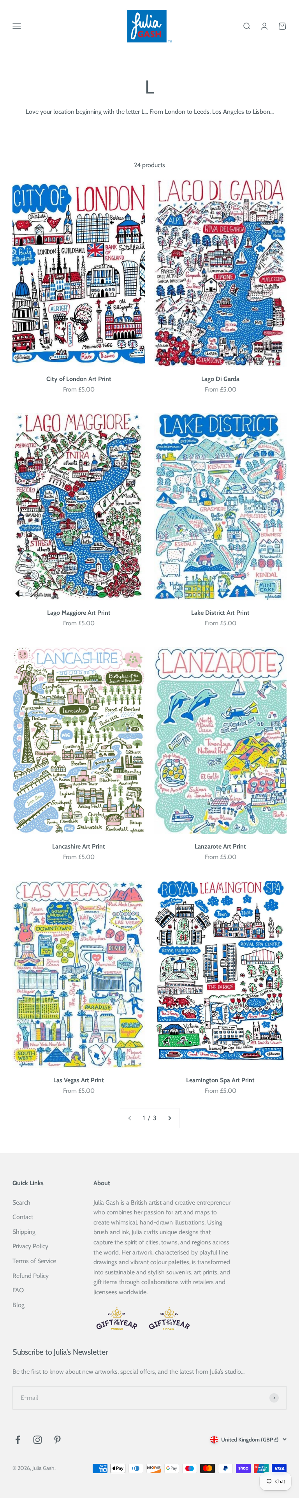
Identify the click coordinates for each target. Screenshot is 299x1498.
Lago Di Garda (220, 379)
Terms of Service (34, 1261)
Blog (18, 1305)
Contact (22, 1217)
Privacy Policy (30, 1246)
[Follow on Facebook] (17, 1439)
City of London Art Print (78, 379)
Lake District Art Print (220, 612)
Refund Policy (30, 1275)
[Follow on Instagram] (37, 1439)
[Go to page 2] (169, 1118)
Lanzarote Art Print (220, 846)
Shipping (23, 1231)
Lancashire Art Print (78, 846)
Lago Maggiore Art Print (79, 612)
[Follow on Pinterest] (57, 1439)
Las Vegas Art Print (78, 1080)
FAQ (18, 1290)
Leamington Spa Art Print (220, 1080)
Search (21, 1202)
